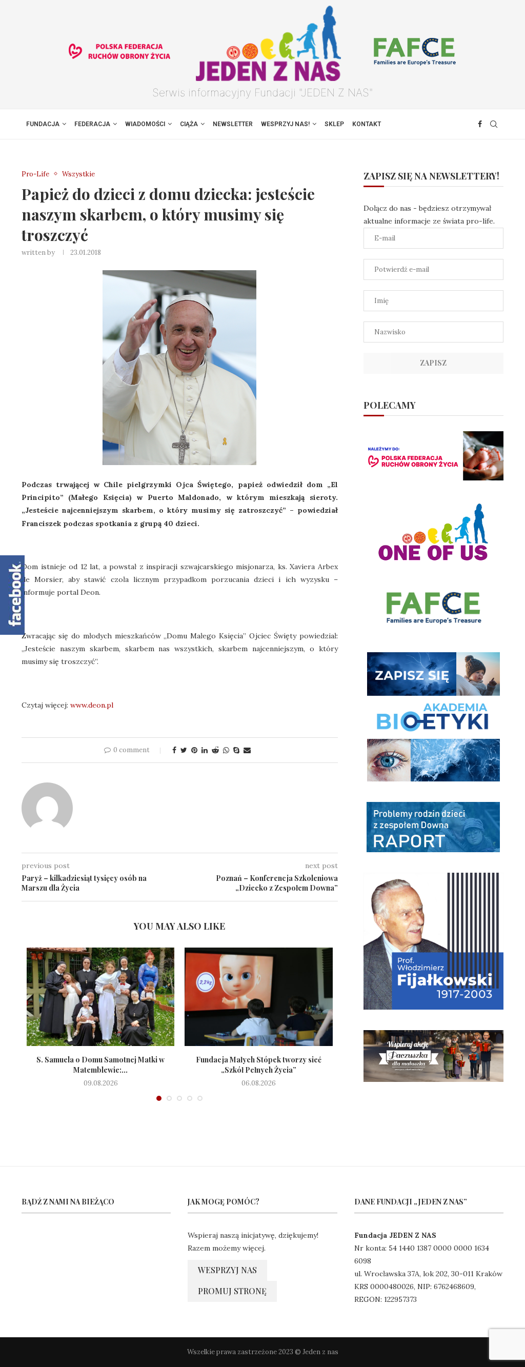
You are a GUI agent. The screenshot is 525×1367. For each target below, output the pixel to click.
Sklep (334, 124)
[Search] (494, 124)
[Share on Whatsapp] (226, 750)
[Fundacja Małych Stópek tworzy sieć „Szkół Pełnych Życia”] (258, 997)
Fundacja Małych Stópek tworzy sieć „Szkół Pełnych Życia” (258, 1065)
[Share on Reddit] (215, 750)
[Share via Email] (247, 750)
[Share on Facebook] (174, 750)
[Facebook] (480, 124)
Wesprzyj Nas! (285, 124)
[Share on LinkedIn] (204, 750)
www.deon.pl (91, 705)
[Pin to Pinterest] (194, 750)
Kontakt (366, 124)
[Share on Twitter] (183, 750)
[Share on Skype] (236, 750)
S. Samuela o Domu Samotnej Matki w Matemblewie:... (100, 1065)
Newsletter (233, 124)
